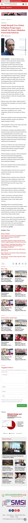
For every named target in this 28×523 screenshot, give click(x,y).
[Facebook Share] (13, 264)
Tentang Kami (10, 515)
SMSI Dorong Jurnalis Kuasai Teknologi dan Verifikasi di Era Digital (12, 456)
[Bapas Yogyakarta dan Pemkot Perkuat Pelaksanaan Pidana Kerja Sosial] (7, 303)
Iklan (16, 516)
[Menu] (2, 4)
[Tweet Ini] (16, 264)
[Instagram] (15, 510)
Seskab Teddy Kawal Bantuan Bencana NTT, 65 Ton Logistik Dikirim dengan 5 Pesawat (20, 481)
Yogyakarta (3, 22)
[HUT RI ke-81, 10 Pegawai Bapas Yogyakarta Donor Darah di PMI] (21, 303)
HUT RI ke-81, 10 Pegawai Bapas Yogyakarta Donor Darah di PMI (13, 257)
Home (4, 515)
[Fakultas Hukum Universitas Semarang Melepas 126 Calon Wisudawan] (7, 463)
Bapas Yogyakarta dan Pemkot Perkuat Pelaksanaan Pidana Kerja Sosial (13, 253)
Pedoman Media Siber (20, 515)
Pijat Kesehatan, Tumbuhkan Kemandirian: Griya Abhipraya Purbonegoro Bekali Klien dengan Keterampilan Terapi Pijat (13, 246)
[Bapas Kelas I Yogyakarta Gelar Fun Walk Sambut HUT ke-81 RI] (21, 288)
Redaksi (12, 516)
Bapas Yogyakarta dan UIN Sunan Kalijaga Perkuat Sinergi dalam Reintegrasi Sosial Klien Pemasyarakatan (13, 237)
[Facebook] (10, 510)
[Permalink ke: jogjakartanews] (2, 35)
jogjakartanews (7, 35)
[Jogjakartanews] (10, 4)
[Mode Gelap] (23, 4)
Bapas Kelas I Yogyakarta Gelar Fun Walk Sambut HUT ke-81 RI (13, 250)
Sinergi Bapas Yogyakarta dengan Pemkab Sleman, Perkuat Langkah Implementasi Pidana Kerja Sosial (13, 241)
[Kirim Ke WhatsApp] (25, 264)
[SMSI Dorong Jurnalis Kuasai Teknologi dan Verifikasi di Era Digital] (14, 448)
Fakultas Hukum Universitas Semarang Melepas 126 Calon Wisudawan (7, 469)
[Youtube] (18, 510)
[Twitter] (13, 510)
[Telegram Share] (22, 264)
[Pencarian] (26, 4)
